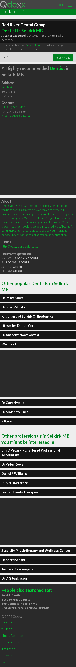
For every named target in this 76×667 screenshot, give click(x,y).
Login (61, 4)
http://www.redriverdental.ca (20, 246)
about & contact (12, 635)
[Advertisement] (38, 157)
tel (13, 107)
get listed (8, 649)
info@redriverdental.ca (15, 115)
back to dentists (16, 11)
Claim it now (34, 45)
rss (3, 662)
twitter (6, 629)
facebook (8, 622)
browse (6, 655)
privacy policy (11, 642)
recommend (63, 57)
